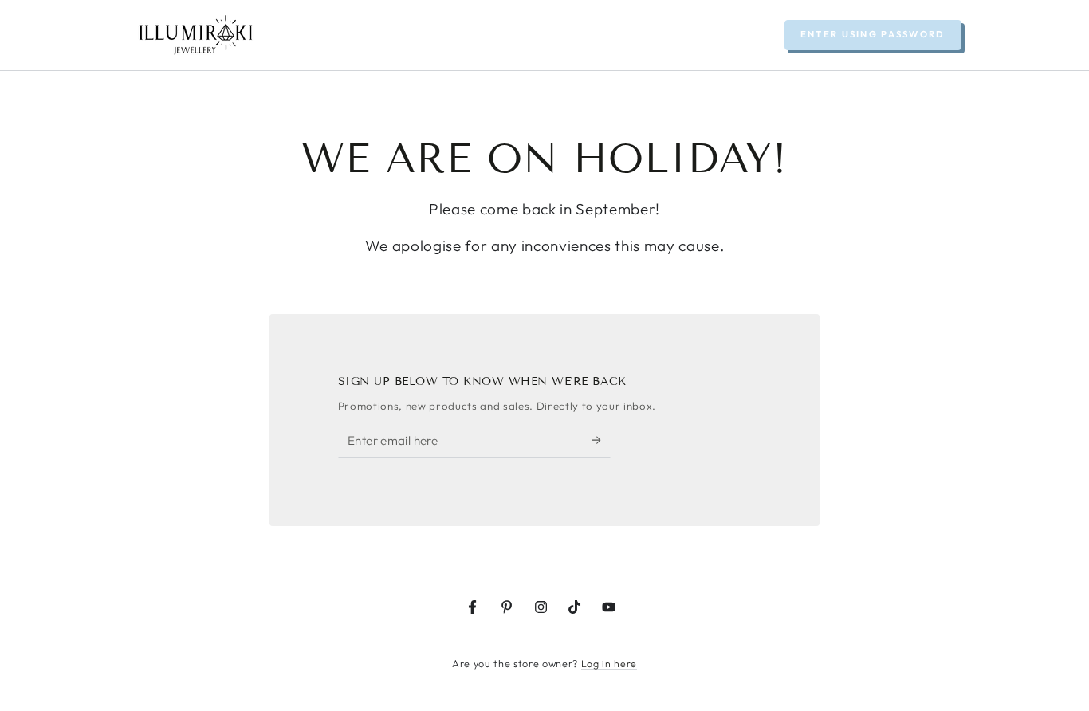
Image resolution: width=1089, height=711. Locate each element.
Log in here (609, 664)
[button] (872, 35)
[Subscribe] (601, 440)
